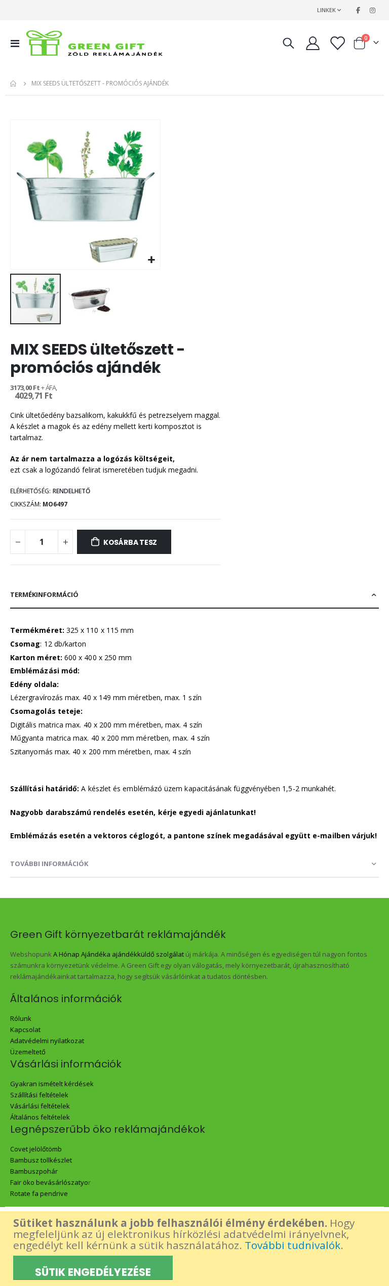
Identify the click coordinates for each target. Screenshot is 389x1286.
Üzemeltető (28, 1051)
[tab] (194, 595)
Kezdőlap (13, 83)
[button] (151, 260)
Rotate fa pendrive (39, 1193)
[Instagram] (372, 10)
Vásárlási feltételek (40, 1105)
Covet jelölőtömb (36, 1148)
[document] (195, 1248)
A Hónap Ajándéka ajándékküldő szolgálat (118, 954)
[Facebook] (358, 10)
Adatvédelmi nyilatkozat (47, 1040)
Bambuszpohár (34, 1171)
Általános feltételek (40, 1117)
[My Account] (312, 43)
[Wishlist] (337, 43)
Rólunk (20, 1018)
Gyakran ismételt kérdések (52, 1083)
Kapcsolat (25, 1029)
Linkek (326, 10)
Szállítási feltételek (39, 1094)
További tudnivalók (292, 1245)
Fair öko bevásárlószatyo (49, 1182)
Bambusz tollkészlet (41, 1160)
